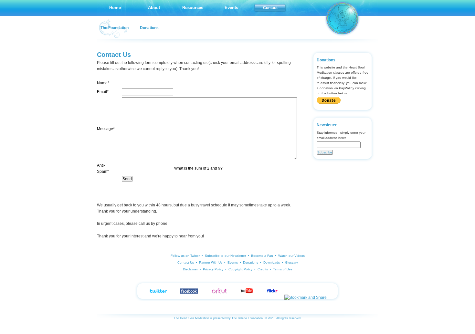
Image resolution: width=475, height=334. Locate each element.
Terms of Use (282, 269)
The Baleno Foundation (247, 318)
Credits (263, 269)
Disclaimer (190, 269)
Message (106, 129)
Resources (192, 7)
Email (103, 91)
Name (103, 83)
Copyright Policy (240, 269)
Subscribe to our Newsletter (225, 255)
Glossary (291, 262)
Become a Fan (262, 255)
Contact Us (185, 262)
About (154, 7)
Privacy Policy (213, 269)
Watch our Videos (291, 255)
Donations (149, 28)
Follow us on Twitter (185, 255)
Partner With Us (210, 262)
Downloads (271, 262)
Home (115, 7)
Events (231, 7)
